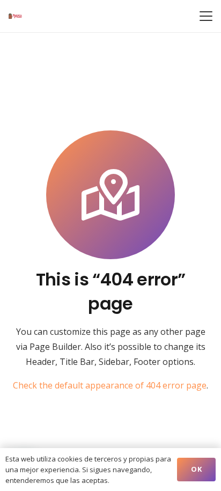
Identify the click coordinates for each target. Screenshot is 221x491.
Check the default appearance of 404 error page (110, 385)
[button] (206, 16)
